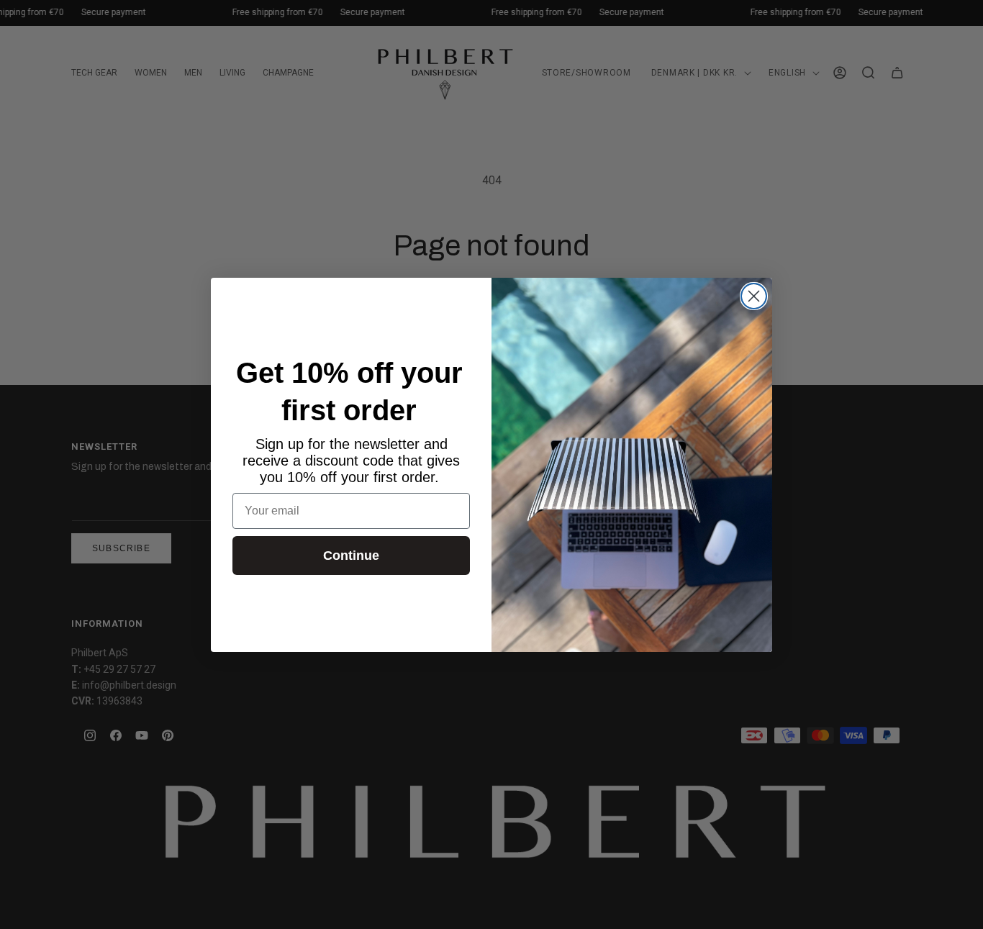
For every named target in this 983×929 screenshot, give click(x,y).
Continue (351, 555)
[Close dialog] (753, 296)
